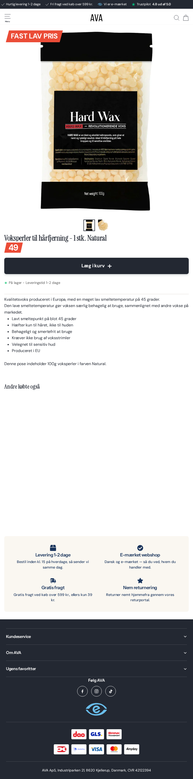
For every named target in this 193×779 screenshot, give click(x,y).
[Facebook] (82, 691)
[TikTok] (110, 691)
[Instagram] (96, 691)
